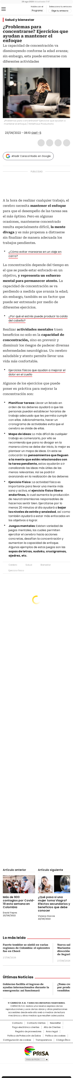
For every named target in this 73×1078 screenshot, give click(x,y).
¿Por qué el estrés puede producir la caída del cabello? (38, 318)
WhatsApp (66, 142)
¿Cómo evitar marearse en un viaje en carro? (35, 254)
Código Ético (63, 1040)
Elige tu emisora (60, 11)
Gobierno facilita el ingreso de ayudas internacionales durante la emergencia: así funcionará (26, 987)
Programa (37, 11)
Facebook (41, 142)
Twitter (49, 142)
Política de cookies (55, 1035)
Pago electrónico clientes (25, 1027)
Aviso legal (52, 1031)
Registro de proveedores (28, 1031)
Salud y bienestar (19, 20)
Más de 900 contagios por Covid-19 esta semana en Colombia (19, 902)
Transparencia (44, 1040)
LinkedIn (58, 142)
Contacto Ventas (36, 1023)
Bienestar (46, 564)
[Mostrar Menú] (3, 9)
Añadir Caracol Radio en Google (31, 156)
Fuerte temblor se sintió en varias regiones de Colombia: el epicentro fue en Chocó (26, 948)
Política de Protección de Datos (24, 1035)
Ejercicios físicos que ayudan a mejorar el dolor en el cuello (37, 372)
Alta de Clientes (52, 1027)
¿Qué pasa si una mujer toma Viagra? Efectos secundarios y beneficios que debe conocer (54, 904)
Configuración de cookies (17, 1040)
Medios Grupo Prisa (36, 1059)
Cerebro (13, 564)
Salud (29, 564)
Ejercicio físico (16, 570)
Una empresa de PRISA (36, 1051)
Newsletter (55, 1023)
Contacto (17, 1023)
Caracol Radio (17, 9)
